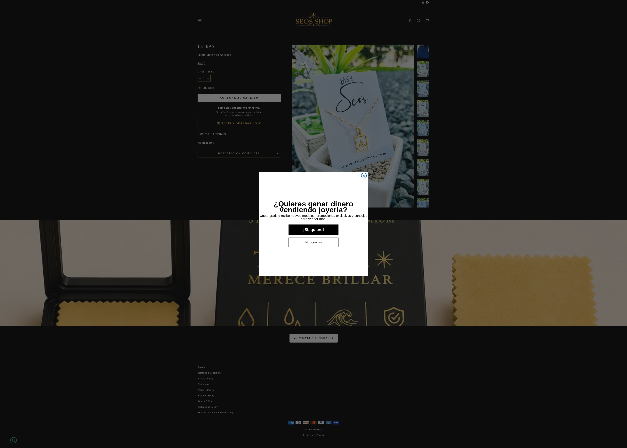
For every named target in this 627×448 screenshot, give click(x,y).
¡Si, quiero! (313, 229)
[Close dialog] (364, 175)
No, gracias (313, 242)
